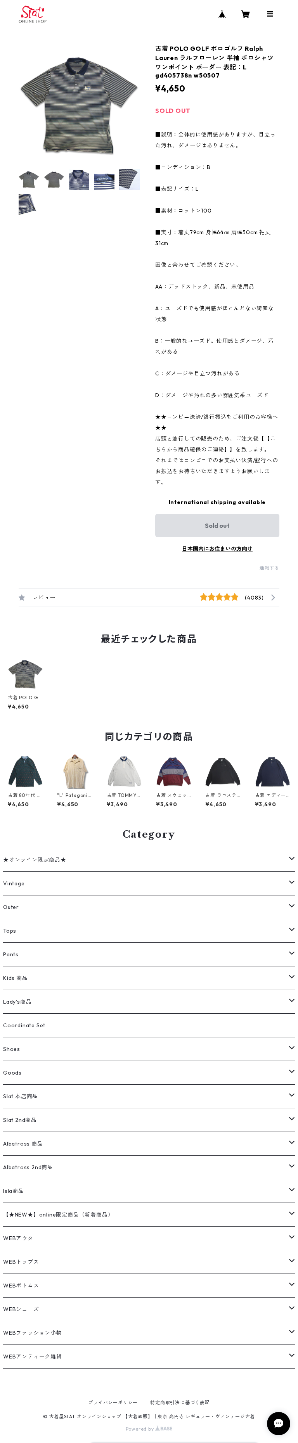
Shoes (11, 1049)
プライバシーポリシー (113, 1402)
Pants (11, 954)
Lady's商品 (17, 1001)
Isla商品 (13, 1190)
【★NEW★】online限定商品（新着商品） (58, 1214)
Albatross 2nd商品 (28, 1167)
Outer (11, 907)
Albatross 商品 (23, 1143)
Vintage (14, 883)
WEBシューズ (21, 1309)
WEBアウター (21, 1238)
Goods (12, 1072)
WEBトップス (21, 1261)
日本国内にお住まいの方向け (217, 548)
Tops (9, 930)
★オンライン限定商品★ (34, 859)
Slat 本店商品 (20, 1096)
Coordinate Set (24, 1025)
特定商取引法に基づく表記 (180, 1402)
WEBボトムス (21, 1285)
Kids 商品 (15, 978)
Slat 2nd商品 (20, 1119)
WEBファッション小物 (32, 1332)
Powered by (141, 1429)
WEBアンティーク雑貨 (32, 1356)
